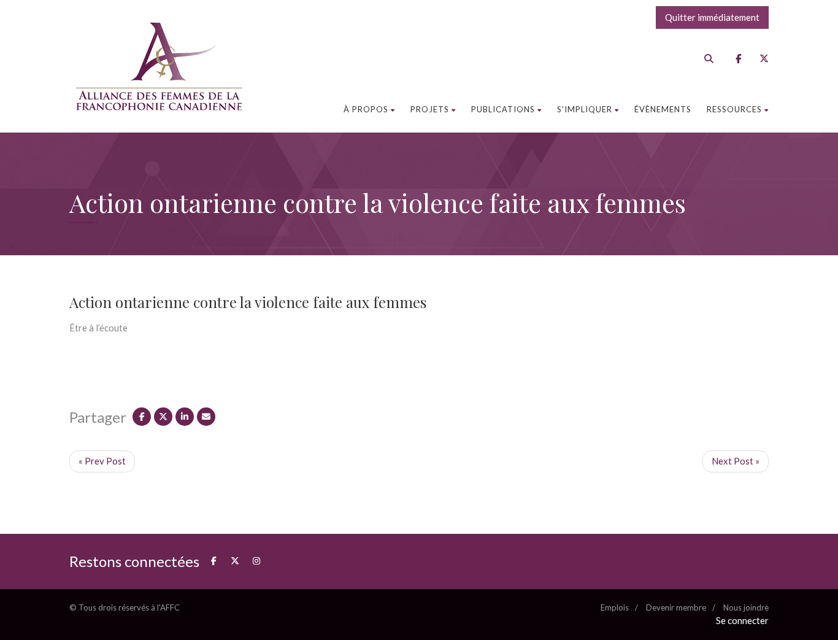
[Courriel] (206, 416)
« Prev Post (102, 460)
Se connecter (742, 620)
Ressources (734, 109)
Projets (429, 109)
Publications (503, 109)
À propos (366, 109)
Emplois (615, 607)
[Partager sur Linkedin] (184, 416)
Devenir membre (676, 607)
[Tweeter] (163, 416)
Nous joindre (746, 607)
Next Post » (735, 460)
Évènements (662, 109)
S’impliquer (584, 109)
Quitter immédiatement (712, 17)
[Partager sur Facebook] (142, 416)
